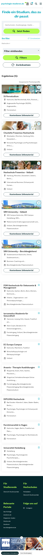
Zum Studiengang (26, 553)
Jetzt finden (23, 31)
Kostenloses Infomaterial (10, 553)
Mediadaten (27, 492)
